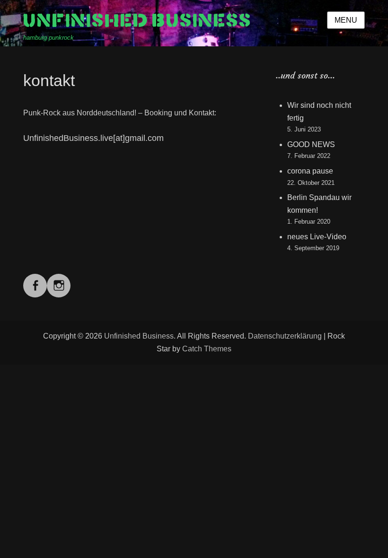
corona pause (310, 171)
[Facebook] (35, 280)
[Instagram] (59, 280)
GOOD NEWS (311, 144)
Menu (346, 20)
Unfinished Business (137, 21)
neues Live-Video (316, 237)
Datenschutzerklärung (285, 336)
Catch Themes (206, 349)
